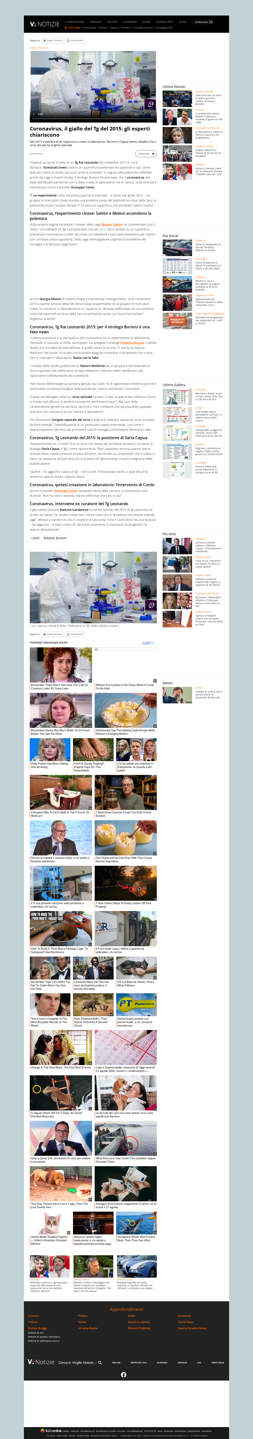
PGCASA (121, 1431)
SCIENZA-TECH (164, 22)
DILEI (159, 1431)
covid (35, 538)
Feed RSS (116, 1362)
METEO (199, 688)
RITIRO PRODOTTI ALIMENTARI (210, 314)
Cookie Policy (83, 1436)
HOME (33, 48)
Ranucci (115, 27)
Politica (83, 1315)
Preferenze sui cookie (100, 1436)
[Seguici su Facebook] (123, 1376)
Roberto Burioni (55, 538)
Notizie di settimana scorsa (43, 1340)
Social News (186, 1322)
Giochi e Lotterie (139, 1322)
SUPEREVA (207, 1431)
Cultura (33, 1322)
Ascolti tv (126, 27)
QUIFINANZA (181, 1431)
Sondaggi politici (164, 27)
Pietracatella (89, 27)
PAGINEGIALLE (88, 1431)
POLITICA (112, 22)
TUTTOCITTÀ (150, 1431)
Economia (184, 1315)
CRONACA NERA (81, 1279)
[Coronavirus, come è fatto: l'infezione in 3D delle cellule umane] (93, 587)
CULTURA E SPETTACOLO (208, 128)
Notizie (45, 1362)
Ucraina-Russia (88, 1328)
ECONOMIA (130, 22)
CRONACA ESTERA (204, 91)
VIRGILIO (75, 1431)
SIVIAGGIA (168, 1431)
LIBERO (65, 1431)
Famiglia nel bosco (143, 27)
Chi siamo (50, 1436)
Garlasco (103, 27)
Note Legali (62, 1436)
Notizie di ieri (36, 1332)
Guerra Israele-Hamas (192, 1328)
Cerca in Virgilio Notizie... (77, 1363)
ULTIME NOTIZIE (74, 22)
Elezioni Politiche (139, 1328)
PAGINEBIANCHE (135, 1431)
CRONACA (95, 22)
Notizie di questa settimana (44, 1336)
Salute (82, 1322)
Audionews (201, 22)
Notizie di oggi (37, 1328)
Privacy (72, 1436)
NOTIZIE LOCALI (124, 1279)
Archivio (182, 1362)
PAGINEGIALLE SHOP (106, 1431)
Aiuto (114, 1436)
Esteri (131, 1315)
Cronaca (33, 1315)
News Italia (218, 1362)
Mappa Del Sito (138, 1362)
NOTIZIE (49, 24)
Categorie (162, 1362)
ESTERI (146, 22)
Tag (199, 1362)
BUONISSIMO (194, 1431)
